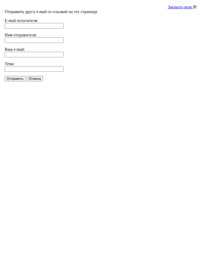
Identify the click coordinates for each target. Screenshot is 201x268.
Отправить (15, 79)
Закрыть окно (180, 7)
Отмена (35, 79)
